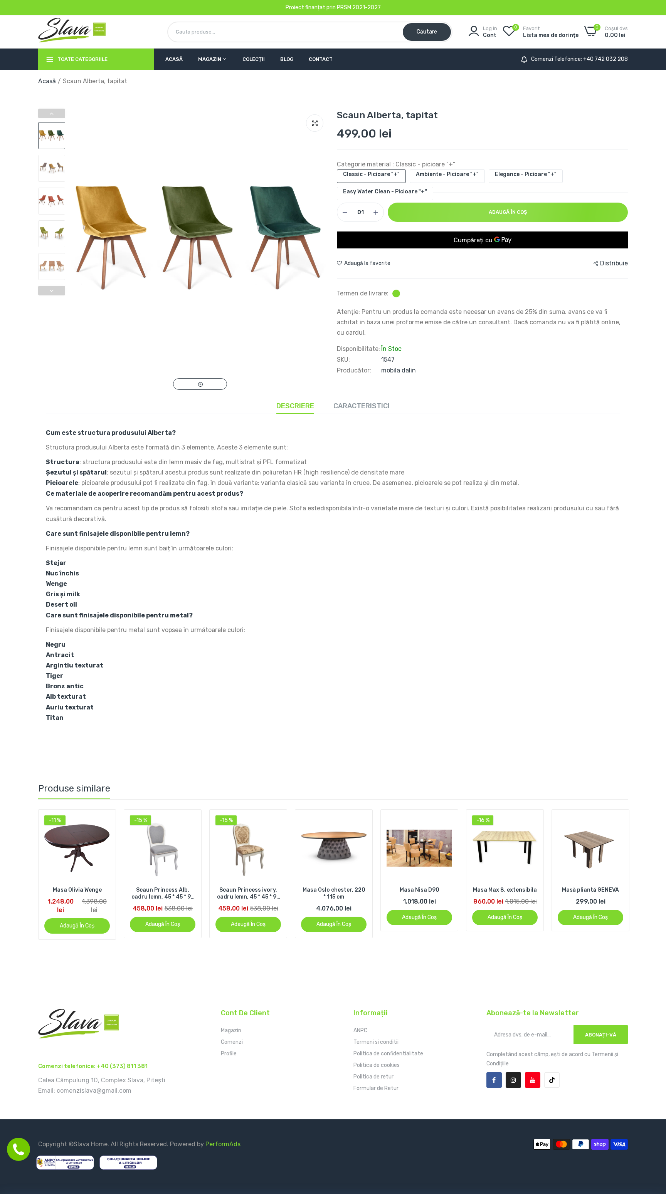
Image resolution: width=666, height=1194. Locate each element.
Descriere (295, 406)
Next (51, 290)
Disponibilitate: (358, 348)
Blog (286, 59)
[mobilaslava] (72, 31)
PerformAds (222, 1144)
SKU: (343, 359)
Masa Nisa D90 (334, 890)
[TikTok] (552, 1080)
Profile (229, 1053)
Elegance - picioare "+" (526, 174)
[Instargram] (513, 1080)
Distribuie (614, 263)
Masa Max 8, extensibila (419, 890)
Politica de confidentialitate (388, 1053)
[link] (103, 822)
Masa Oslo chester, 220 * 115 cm (248, 893)
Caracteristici (361, 406)
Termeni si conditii (376, 1042)
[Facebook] (494, 1080)
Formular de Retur (376, 1088)
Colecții (253, 59)
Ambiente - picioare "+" (447, 174)
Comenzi (232, 1042)
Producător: (354, 370)
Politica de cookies (376, 1065)
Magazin (210, 59)
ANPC (360, 1030)
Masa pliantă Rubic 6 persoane (591, 893)
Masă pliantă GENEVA (504, 890)
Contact (321, 59)
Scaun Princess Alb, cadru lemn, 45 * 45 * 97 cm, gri (77, 894)
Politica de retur (373, 1076)
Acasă (174, 59)
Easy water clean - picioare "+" (385, 191)
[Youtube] (532, 1080)
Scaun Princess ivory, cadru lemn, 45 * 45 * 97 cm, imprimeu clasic (162, 894)
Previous (51, 113)
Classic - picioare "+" (371, 174)
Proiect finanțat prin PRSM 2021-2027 (333, 7)
